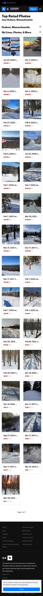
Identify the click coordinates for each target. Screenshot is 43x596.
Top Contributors (7, 541)
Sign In (33, 9)
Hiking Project (26, 534)
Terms (26, 593)
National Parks (27, 544)
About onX (5, 574)
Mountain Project (27, 527)
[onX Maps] (7, 560)
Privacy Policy (24, 584)
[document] (21, 586)
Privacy (32, 593)
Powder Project (27, 541)
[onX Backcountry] (9, 3)
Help (4, 531)
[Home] (11, 9)
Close (21, 589)
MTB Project (26, 531)
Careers (5, 578)
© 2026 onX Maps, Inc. (16, 593)
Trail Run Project (27, 537)
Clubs (4, 537)
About (4, 527)
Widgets (5, 534)
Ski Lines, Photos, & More (16, 32)
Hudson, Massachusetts (16, 26)
